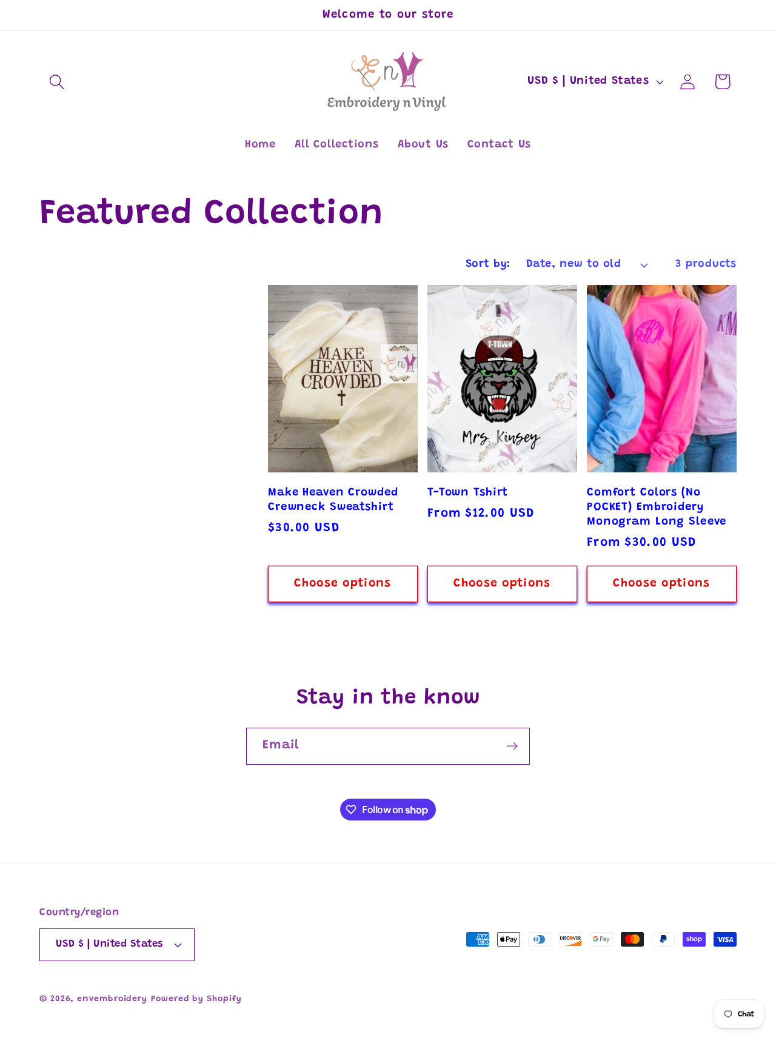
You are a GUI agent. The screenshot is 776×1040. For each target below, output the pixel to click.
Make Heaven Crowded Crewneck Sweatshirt (333, 500)
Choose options (342, 583)
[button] (56, 81)
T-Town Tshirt (467, 492)
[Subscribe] (512, 746)
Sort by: (488, 264)
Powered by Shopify (196, 999)
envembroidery (112, 999)
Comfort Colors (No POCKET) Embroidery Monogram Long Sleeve (656, 507)
